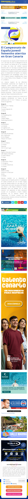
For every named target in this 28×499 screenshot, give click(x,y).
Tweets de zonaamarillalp (8, 413)
